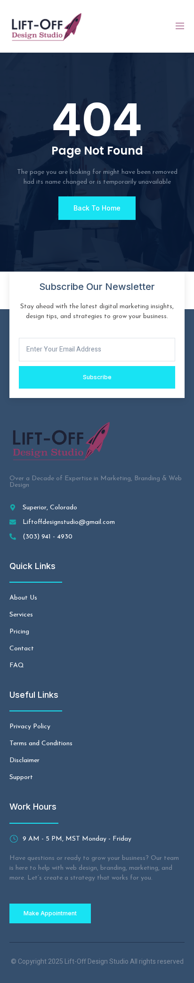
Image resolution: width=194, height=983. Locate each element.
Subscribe (97, 377)
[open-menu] (179, 26)
